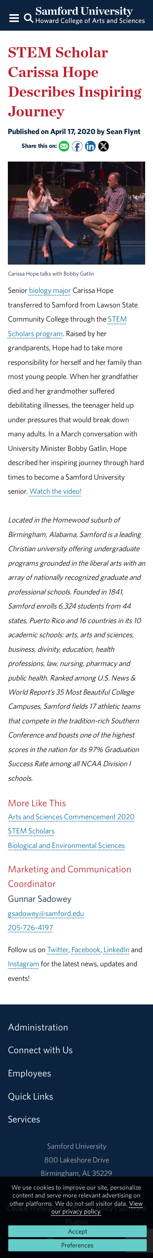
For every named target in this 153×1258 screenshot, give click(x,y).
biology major (50, 290)
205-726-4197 (30, 927)
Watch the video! (55, 491)
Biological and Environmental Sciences (66, 845)
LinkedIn (116, 949)
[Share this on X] (103, 146)
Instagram (23, 963)
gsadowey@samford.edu (46, 913)
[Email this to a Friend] (63, 146)
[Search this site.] (28, 17)
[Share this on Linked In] (90, 146)
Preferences (77, 1245)
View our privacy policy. (97, 1207)
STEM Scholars (31, 830)
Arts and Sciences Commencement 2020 (71, 816)
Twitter (57, 949)
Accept (77, 1231)
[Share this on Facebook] (77, 146)
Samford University (76, 1146)
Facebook (85, 949)
